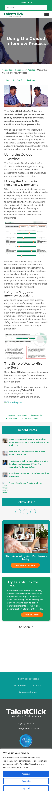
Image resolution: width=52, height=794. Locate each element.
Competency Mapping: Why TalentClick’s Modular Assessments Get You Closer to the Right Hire (29, 442)
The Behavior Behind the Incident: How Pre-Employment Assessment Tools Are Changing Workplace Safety (29, 464)
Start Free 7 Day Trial (25, 565)
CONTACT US (26, 3)
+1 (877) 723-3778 (26, 723)
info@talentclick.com (28, 728)
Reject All (26, 788)
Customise (26, 781)
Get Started (32, 615)
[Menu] (46, 14)
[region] (26, 771)
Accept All (26, 774)
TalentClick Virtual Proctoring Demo (25, 483)
